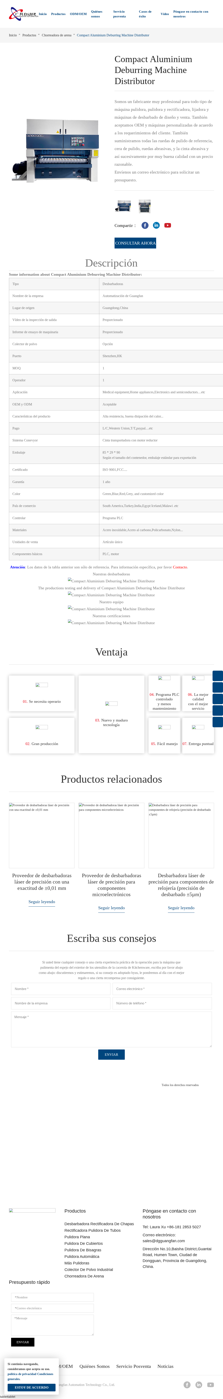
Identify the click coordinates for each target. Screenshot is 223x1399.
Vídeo (165, 14)
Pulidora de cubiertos (83, 1243)
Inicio (43, 14)
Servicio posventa (119, 14)
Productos (58, 14)
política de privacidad (22, 1374)
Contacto (180, 567)
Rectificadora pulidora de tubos (92, 1230)
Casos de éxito (145, 14)
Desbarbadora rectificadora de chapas (99, 1224)
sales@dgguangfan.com (164, 1241)
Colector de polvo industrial (88, 1269)
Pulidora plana (77, 1237)
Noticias (165, 1366)
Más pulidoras (76, 1263)
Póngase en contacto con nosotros (190, 14)
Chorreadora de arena (56, 35)
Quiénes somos (96, 14)
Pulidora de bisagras (82, 1250)
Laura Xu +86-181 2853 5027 (175, 1227)
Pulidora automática (81, 1256)
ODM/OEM (78, 14)
